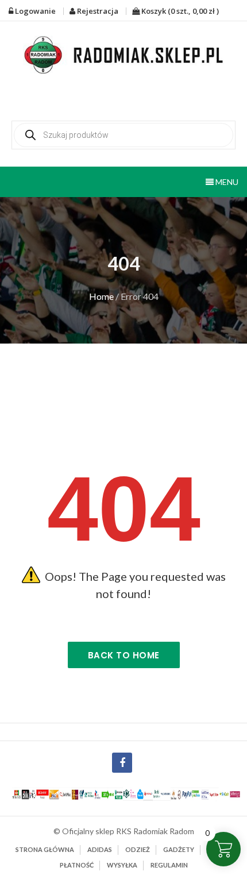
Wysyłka (122, 865)
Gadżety (178, 849)
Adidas (99, 849)
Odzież (137, 849)
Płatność (77, 865)
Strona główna (45, 849)
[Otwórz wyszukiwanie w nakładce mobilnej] (123, 135)
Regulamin (169, 865)
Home (101, 296)
